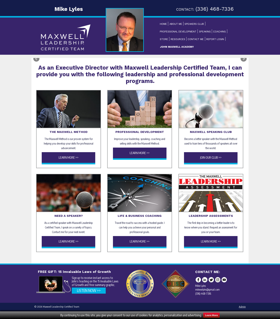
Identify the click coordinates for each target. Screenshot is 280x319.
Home (163, 23)
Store (164, 39)
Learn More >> (68, 157)
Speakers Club (194, 23)
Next (244, 59)
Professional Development (178, 31)
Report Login (215, 39)
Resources (178, 39)
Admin (242, 306)
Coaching (219, 31)
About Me (176, 23)
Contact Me (196, 39)
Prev (36, 59)
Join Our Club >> (211, 157)
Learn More (211, 315)
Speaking (205, 31)
